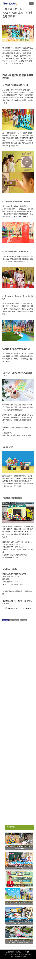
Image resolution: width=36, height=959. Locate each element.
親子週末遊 (23, 620)
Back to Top (17, 948)
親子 (11, 620)
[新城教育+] (10, 3)
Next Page (18, 613)
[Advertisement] (18, 707)
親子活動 (16, 620)
